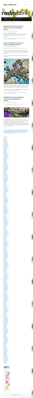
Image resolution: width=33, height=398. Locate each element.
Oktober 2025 (5, 146)
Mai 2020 (5, 205)
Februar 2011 (5, 306)
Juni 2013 (5, 281)
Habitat (26, 130)
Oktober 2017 (5, 233)
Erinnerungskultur (13, 130)
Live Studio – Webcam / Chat (12, 18)
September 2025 (6, 147)
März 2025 (5, 152)
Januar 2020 (5, 209)
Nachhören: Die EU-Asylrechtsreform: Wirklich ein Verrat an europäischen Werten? (14, 27)
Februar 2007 (5, 348)
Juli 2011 (5, 302)
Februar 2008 (5, 337)
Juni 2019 (5, 215)
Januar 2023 (5, 176)
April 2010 (5, 315)
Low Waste (19, 131)
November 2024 (6, 156)
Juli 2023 (5, 170)
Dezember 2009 (6, 319)
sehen (16, 105)
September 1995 (6, 358)
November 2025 (6, 145)
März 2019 (5, 218)
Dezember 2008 (6, 330)
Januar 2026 (5, 143)
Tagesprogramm (6, 18)
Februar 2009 (5, 328)
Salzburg (16, 132)
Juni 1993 (5, 361)
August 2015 (5, 257)
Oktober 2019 (5, 211)
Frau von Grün (23, 130)
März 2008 (5, 336)
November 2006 (6, 350)
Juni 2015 (5, 259)
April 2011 (5, 304)
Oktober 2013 (5, 277)
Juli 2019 (5, 214)
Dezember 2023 (6, 166)
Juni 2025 (5, 149)
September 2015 (6, 256)
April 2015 (5, 261)
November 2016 (6, 243)
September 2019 (6, 212)
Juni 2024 (5, 160)
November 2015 (6, 254)
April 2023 (5, 173)
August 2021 (5, 191)
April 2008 (5, 335)
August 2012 (5, 290)
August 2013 (5, 279)
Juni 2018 (5, 226)
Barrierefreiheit (5, 130)
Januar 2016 (5, 252)
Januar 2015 (5, 263)
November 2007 (6, 340)
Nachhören (12, 105)
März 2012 (5, 294)
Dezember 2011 (6, 297)
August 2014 (5, 268)
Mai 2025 (5, 150)
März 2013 (5, 283)
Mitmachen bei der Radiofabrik (7, 20)
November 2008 (6, 331)
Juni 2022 (5, 182)
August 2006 (5, 351)
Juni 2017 (5, 237)
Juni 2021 (5, 193)
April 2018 (5, 228)
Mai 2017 (5, 238)
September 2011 (6, 300)
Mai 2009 (5, 325)
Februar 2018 (5, 230)
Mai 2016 (5, 249)
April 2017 (5, 239)
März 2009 (5, 327)
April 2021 (5, 195)
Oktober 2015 (5, 255)
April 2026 (5, 140)
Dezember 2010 (6, 308)
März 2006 (5, 352)
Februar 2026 (5, 142)
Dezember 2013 (6, 275)
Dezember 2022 (6, 177)
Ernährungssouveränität (18, 130)
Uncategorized (10, 38)
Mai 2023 (5, 172)
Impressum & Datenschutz (16, 20)
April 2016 (5, 250)
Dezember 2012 (6, 286)
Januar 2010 (5, 318)
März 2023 (5, 174)
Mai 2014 (5, 271)
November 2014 (6, 265)
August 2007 (5, 343)
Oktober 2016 (5, 244)
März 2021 (5, 196)
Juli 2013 (5, 280)
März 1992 (5, 362)
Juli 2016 (5, 247)
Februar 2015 (5, 262)
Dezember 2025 (6, 144)
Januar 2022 (5, 187)
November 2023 (6, 167)
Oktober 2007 (5, 341)
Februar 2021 (5, 197)
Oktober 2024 (5, 157)
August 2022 (5, 180)
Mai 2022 (5, 183)
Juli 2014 (5, 269)
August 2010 (5, 312)
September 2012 (6, 289)
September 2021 (6, 190)
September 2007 (6, 342)
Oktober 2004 (5, 354)
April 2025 (5, 151)
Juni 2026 (5, 138)
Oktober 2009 (5, 321)
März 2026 (5, 141)
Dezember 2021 (6, 188)
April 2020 (5, 206)
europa (23, 38)
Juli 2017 (5, 236)
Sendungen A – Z (20, 18)
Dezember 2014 (6, 264)
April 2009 (5, 326)
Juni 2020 (5, 204)
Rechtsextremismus (11, 132)
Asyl (17, 38)
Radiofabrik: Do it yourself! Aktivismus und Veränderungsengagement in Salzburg (14, 98)
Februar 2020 (5, 208)
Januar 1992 (5, 363)
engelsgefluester (15, 46)
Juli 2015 (5, 258)
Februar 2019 (5, 219)
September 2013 (6, 278)
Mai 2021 (5, 194)
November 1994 (6, 359)
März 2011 (5, 305)
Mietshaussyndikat (23, 131)
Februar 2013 (5, 284)
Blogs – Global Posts (10, 4)
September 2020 (6, 201)
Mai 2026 (5, 139)
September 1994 (6, 360)
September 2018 (6, 223)
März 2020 (5, 207)
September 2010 (6, 311)
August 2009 (5, 323)
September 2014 (6, 267)
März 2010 (5, 316)
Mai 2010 (5, 314)
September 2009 (6, 322)
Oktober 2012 (5, 288)
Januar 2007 (5, 349)
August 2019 (5, 213)
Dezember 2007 (6, 339)
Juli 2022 (5, 181)
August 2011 (5, 301)
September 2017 (6, 234)
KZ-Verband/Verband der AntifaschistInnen (12, 131)
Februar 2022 (5, 186)
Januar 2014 (5, 274)
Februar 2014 (5, 273)
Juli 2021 (5, 192)
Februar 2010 (5, 317)
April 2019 (5, 217)
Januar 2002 (5, 356)
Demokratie (19, 38)
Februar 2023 (5, 175)
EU (21, 38)
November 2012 (6, 287)
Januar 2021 (5, 198)
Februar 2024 (5, 164)
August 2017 (5, 235)
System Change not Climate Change (21, 132)
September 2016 (6, 245)
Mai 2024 (5, 161)
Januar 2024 (5, 165)
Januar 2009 (5, 329)
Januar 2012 (5, 296)
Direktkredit (9, 130)
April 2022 (5, 184)
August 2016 (5, 246)
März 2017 (5, 240)
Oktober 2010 (5, 310)
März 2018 (5, 229)
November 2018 (6, 221)
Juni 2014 (5, 270)
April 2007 (5, 346)
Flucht (25, 38)
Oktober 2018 (5, 222)
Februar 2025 (5, 153)
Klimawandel (5, 131)
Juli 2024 (5, 159)
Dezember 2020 (6, 199)
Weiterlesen (6, 127)
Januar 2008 (5, 338)
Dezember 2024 (6, 155)
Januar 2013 (5, 285)
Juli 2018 (5, 225)
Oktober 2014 (5, 266)
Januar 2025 (5, 154)
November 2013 (6, 276)
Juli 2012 (5, 291)
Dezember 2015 (6, 253)
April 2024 (5, 162)
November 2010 (6, 309)
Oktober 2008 (5, 332)
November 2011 (6, 298)
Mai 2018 (5, 227)
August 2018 (5, 224)
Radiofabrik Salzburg (23, 48)
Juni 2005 (5, 353)
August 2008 (5, 333)
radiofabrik (7, 132)
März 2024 (5, 163)
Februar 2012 (5, 295)
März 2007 (5, 347)
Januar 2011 (5, 307)
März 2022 (5, 185)
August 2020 (5, 202)
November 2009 (6, 320)
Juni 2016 (5, 248)
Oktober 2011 (5, 299)
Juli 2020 (5, 203)
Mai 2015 (5, 260)
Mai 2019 (5, 216)
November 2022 (6, 178)
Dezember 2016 (6, 242)
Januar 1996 (5, 357)
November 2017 (6, 232)
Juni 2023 (5, 171)
